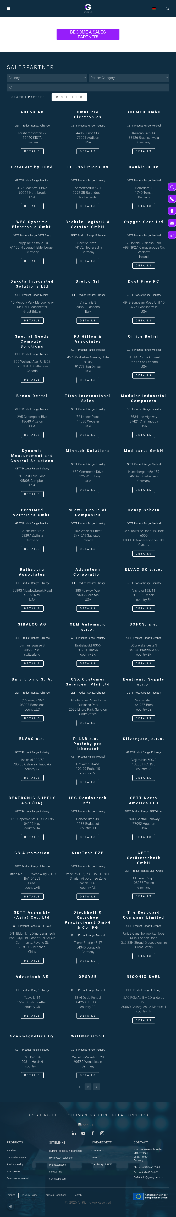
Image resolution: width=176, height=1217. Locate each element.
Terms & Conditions (56, 1195)
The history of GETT (101, 1164)
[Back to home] (88, 8)
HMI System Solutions (61, 1157)
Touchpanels (13, 1171)
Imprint (11, 1195)
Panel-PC (12, 1150)
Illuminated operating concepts (65, 1150)
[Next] (96, 1086)
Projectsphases (57, 1164)
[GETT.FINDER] (172, 187)
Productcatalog (15, 1164)
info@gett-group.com (152, 1177)
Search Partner (28, 97)
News (94, 1157)
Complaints (97, 1150)
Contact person (57, 1178)
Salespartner (56, 1171)
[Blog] (172, 211)
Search (78, 1195)
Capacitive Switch (16, 1157)
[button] (8, 8)
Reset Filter (69, 97)
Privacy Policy (29, 1195)
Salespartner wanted (18, 1178)
